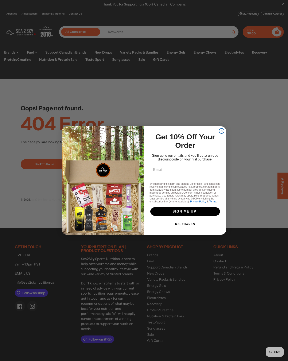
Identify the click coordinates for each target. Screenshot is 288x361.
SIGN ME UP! (185, 211)
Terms (212, 201)
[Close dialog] (221, 130)
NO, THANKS (185, 224)
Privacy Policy (198, 201)
